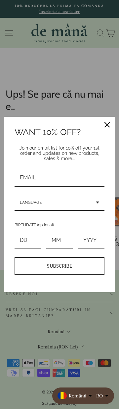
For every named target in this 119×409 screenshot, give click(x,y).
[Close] (107, 125)
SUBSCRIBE (59, 266)
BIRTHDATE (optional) (34, 225)
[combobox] (59, 203)
